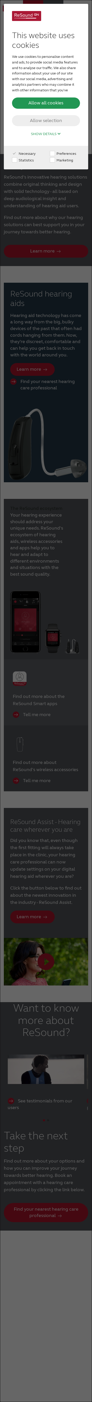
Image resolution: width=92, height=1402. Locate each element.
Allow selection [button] (46, 120)
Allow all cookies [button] (45, 103)
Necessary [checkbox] (27, 153)
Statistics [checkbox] (26, 160)
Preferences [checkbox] (66, 153)
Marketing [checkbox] (64, 160)
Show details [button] (44, 134)
